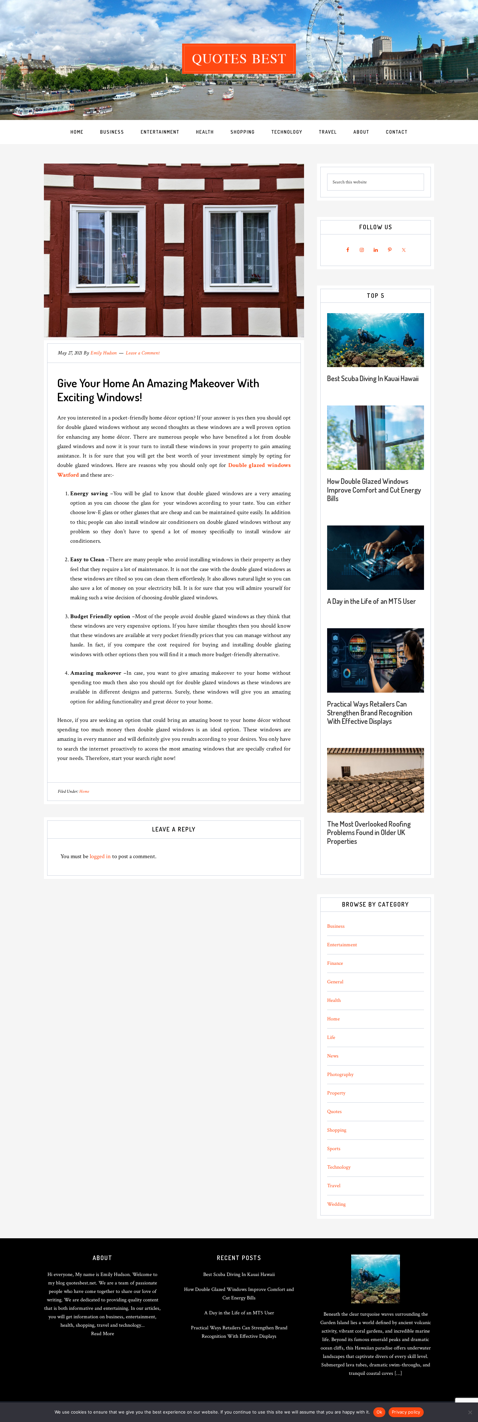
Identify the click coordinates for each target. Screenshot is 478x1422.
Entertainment (342, 944)
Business (336, 926)
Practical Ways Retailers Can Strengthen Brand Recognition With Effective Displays (369, 712)
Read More (102, 1333)
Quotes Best (239, 58)
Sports (333, 1148)
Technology (339, 1167)
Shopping (336, 1130)
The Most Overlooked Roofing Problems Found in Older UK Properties (369, 832)
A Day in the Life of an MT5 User (371, 600)
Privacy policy (406, 1412)
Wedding (336, 1204)
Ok (379, 1412)
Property (336, 1093)
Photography (340, 1074)
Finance (335, 963)
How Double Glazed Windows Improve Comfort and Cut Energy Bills (374, 489)
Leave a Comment (143, 353)
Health (334, 1000)
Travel (333, 1185)
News (333, 1056)
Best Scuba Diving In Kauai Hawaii (372, 378)
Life (331, 1037)
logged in (100, 856)
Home (84, 791)
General (335, 981)
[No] (470, 1412)
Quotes (334, 1111)
